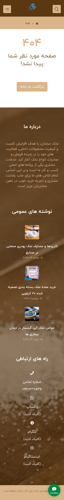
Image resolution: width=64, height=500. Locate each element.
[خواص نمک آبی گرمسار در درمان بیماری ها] (32, 314)
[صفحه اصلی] (37, 23)
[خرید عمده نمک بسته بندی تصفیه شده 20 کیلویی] (32, 273)
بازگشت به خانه (32, 86)
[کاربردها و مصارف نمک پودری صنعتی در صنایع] (32, 232)
